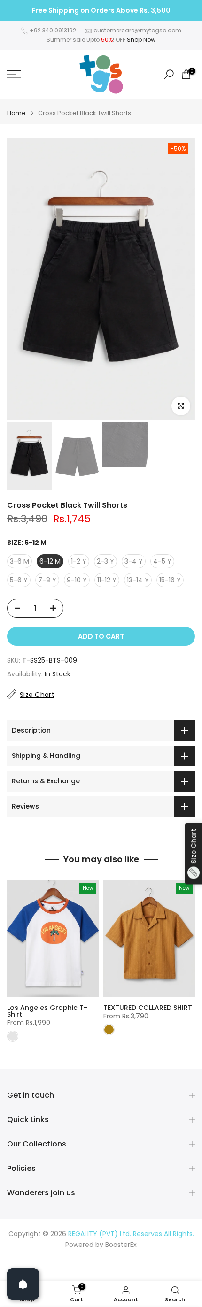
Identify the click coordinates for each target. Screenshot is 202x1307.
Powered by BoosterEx (101, 1244)
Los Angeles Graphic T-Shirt (47, 1011)
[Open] (23, 1284)
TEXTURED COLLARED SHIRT (147, 1007)
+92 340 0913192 (53, 30)
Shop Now (141, 40)
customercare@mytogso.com (137, 30)
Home (16, 113)
